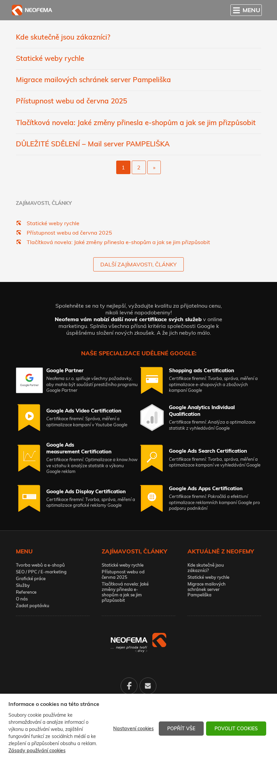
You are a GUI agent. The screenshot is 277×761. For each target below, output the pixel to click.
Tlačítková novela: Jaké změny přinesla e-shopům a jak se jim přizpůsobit (136, 122)
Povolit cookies (236, 729)
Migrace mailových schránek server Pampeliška (93, 79)
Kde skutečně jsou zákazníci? (63, 36)
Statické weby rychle (50, 58)
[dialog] (138, 727)
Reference (26, 592)
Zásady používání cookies (37, 750)
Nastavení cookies (133, 729)
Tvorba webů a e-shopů (40, 565)
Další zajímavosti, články (138, 264)
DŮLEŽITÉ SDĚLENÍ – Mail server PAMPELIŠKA (93, 143)
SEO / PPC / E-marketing (41, 571)
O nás (22, 598)
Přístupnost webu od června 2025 (71, 100)
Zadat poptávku (32, 605)
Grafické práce (31, 578)
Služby (23, 585)
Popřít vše (181, 729)
